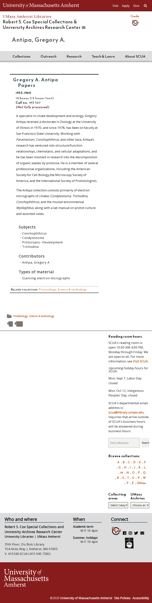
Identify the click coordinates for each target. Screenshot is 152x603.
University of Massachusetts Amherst (86, 598)
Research (74, 56)
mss (20, 324)
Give (136, 5)
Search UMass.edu (145, 6)
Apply (126, 5)
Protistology (47, 290)
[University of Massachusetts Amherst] (39, 578)
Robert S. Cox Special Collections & (42, 25)
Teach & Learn (103, 56)
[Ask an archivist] (83, 28)
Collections (21, 56)
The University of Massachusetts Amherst (41, 5)
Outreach (48, 56)
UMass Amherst (48, 537)
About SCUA (135, 56)
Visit (115, 5)
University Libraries (19, 537)
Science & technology (72, 290)
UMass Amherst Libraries (27, 16)
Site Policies (122, 598)
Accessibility (141, 598)
